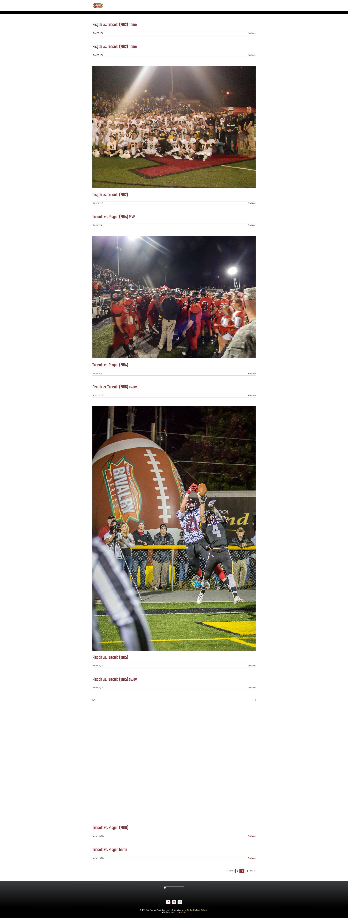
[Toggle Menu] (253, 5)
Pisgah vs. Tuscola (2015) (110, 657)
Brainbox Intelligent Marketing (197, 910)
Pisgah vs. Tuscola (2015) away (114, 387)
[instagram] (180, 902)
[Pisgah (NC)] (174, 127)
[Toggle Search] (246, 5)
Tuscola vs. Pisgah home (109, 849)
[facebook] (168, 902)
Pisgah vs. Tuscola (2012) (110, 195)
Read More (252, 33)
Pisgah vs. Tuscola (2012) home (114, 24)
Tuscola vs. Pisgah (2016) (110, 827)
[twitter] (174, 902)
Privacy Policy (181, 912)
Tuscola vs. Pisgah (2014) (110, 365)
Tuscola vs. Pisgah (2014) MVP (113, 217)
